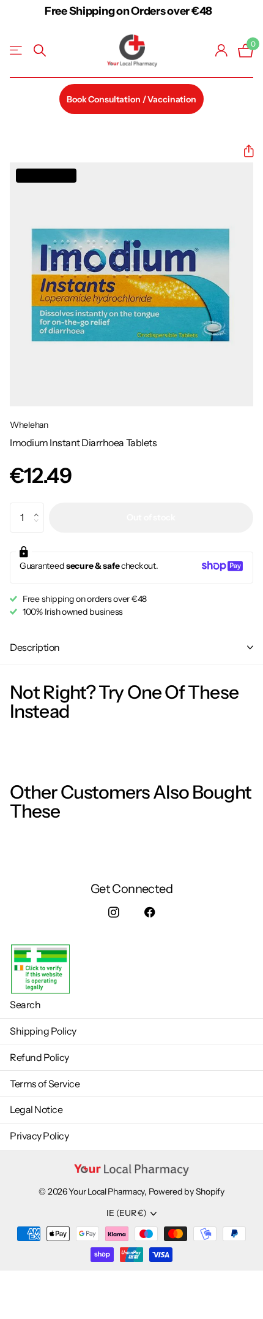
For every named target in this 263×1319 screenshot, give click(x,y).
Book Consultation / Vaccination (131, 99)
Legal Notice (36, 1109)
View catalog (17, 50)
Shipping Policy (43, 1031)
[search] (40, 50)
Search (25, 1004)
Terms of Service (45, 1084)
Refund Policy (39, 1057)
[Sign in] (221, 50)
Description (35, 647)
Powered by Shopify (186, 1191)
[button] (243, 151)
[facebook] (149, 913)
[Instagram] (113, 913)
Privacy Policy (39, 1136)
